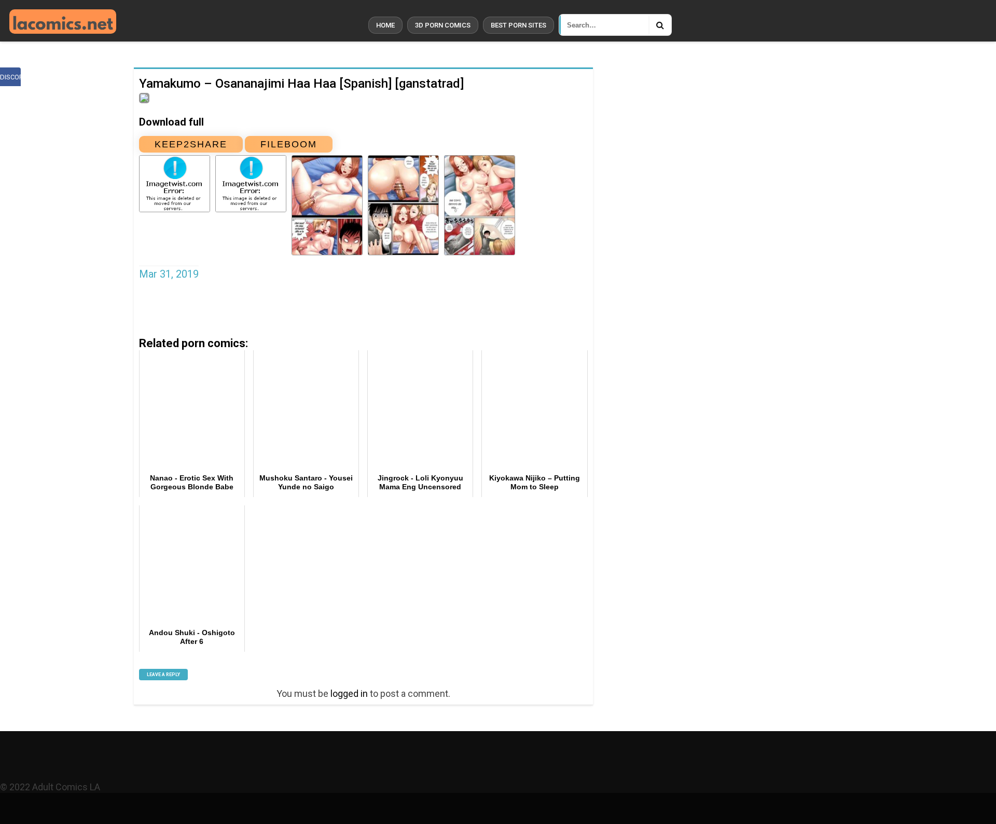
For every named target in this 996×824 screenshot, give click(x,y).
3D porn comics (443, 25)
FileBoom (288, 144)
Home (385, 25)
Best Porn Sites (518, 25)
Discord (10, 77)
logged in (349, 693)
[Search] (659, 25)
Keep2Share (191, 144)
